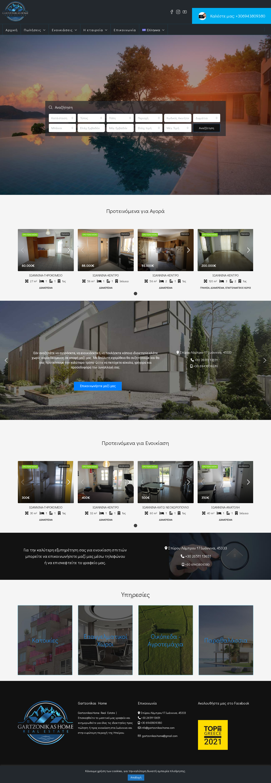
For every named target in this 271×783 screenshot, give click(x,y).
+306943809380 (250, 16)
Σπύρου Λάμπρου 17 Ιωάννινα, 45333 (206, 352)
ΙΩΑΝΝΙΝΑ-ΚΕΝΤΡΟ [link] (106, 275)
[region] (135, 360)
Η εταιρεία (93, 30)
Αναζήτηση (206, 128)
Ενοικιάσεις (62, 30)
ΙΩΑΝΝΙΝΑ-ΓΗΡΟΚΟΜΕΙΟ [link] (46, 275)
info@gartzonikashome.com (158, 728)
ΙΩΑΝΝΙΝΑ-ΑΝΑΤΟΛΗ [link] (225, 507)
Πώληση (65, 234)
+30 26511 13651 (206, 360)
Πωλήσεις (32, 30)
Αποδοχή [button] (136, 777)
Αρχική (12, 30)
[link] (46, 250)
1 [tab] (135, 294)
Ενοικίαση (64, 466)
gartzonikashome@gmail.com (160, 736)
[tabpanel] (46, 260)
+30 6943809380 (205, 366)
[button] (6, 360)
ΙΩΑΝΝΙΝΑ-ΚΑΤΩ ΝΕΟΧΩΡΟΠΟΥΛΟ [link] (165, 507)
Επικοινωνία (125, 30)
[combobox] (62, 118)
